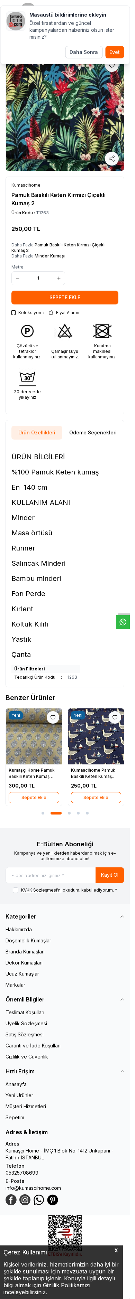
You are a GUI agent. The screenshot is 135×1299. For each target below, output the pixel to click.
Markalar (15, 985)
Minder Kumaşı (50, 255)
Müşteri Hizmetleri (26, 1106)
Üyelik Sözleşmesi (26, 1023)
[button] (43, 813)
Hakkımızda (19, 929)
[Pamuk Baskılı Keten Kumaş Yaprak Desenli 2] (34, 736)
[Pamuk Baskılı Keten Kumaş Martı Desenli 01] (96, 736)
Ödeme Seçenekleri (93, 432)
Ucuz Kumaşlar (22, 974)
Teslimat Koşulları (25, 1012)
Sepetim (15, 1117)
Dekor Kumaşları (24, 963)
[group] (65, 112)
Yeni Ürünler (19, 1095)
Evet (114, 52)
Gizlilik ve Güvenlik (27, 1057)
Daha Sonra (84, 52)
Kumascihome (86, 770)
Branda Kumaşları (25, 951)
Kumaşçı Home (25, 770)
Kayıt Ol (109, 875)
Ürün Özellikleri (36, 432)
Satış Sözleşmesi (25, 1034)
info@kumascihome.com (33, 1188)
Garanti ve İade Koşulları (33, 1045)
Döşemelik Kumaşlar (28, 940)
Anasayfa (16, 1084)
